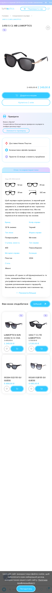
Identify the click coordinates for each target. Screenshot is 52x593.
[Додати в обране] (48, 28)
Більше (37, 304)
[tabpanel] (26, 58)
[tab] (26, 170)
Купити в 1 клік (26, 102)
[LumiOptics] (8, 8)
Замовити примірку (16, 130)
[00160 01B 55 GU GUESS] (38, 366)
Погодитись (26, 588)
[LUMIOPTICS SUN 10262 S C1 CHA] (13, 323)
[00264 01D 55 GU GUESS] (13, 366)
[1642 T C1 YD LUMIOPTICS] (38, 323)
